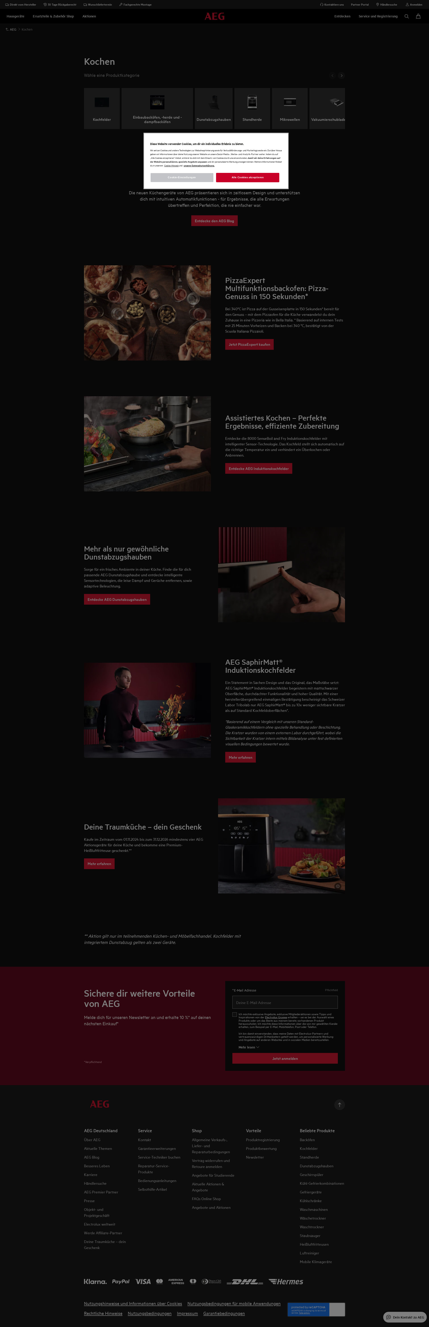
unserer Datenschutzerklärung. (199, 165)
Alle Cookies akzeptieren (248, 177)
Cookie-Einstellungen (182, 177)
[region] (216, 161)
